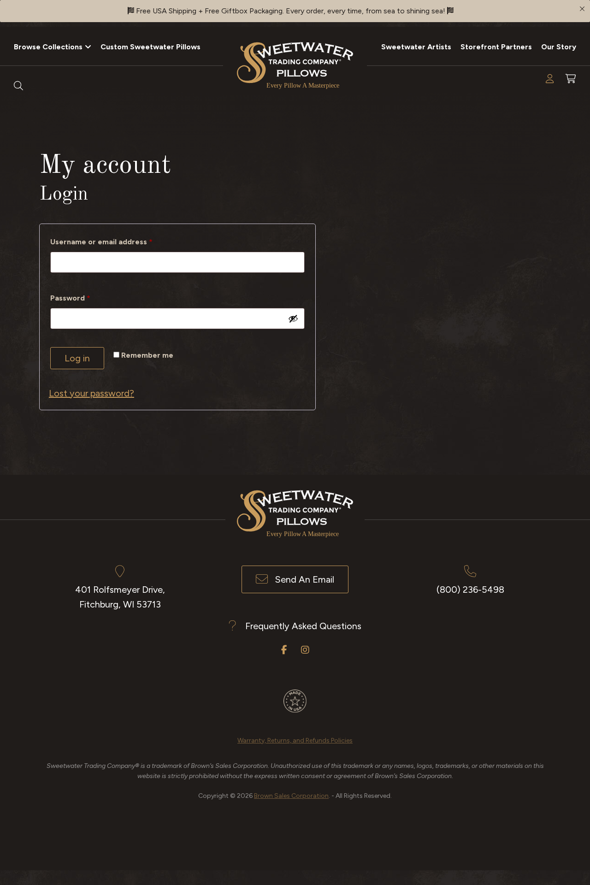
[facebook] (284, 650)
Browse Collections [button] (48, 46)
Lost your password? (91, 393)
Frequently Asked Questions (303, 625)
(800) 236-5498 (470, 589)
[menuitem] (52, 46)
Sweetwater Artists (416, 46)
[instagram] (305, 650)
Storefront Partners (496, 46)
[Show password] (293, 318)
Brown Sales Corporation (291, 796)
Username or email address (117, 241)
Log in (77, 358)
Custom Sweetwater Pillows (150, 46)
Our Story (558, 46)
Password (86, 297)
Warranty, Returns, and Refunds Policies (295, 740)
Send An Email (304, 579)
